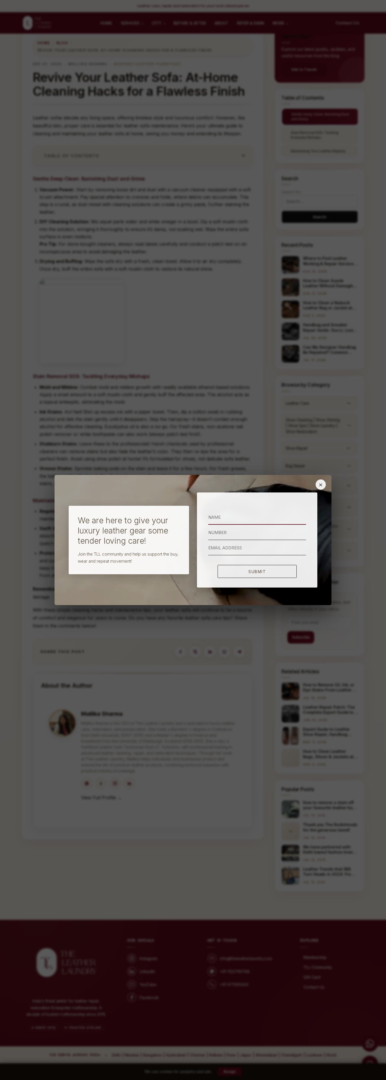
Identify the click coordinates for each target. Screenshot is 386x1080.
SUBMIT (257, 571)
